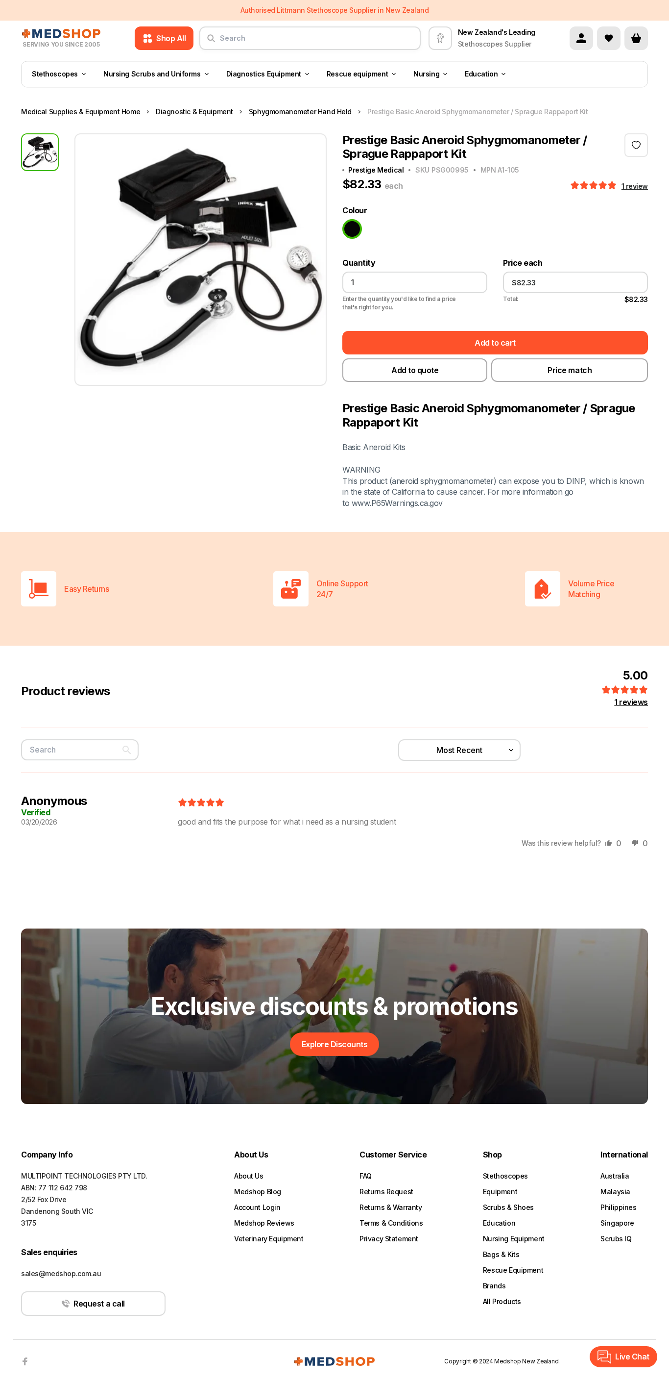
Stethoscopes (55, 74)
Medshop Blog (257, 1191)
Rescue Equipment (513, 1270)
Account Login (257, 1207)
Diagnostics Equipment (263, 74)
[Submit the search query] (211, 42)
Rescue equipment (357, 74)
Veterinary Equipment (269, 1238)
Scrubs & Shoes (508, 1207)
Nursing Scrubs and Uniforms (152, 74)
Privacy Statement (388, 1238)
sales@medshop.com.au (61, 1273)
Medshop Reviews (264, 1223)
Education (481, 74)
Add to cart (495, 343)
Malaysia (615, 1191)
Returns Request (386, 1191)
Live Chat (632, 1356)
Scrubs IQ (615, 1238)
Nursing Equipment (514, 1238)
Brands (494, 1286)
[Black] (352, 229)
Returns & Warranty (390, 1207)
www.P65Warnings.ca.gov (397, 503)
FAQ (365, 1176)
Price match (570, 370)
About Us (248, 1176)
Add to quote (414, 370)
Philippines (618, 1207)
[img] (201, 803)
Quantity (358, 263)
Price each (522, 263)
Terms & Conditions (391, 1223)
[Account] (581, 38)
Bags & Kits (501, 1254)
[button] (594, 186)
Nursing (426, 74)
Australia (614, 1176)
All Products (502, 1301)
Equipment (500, 1191)
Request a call (98, 1303)
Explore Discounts (335, 1044)
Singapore (617, 1223)
